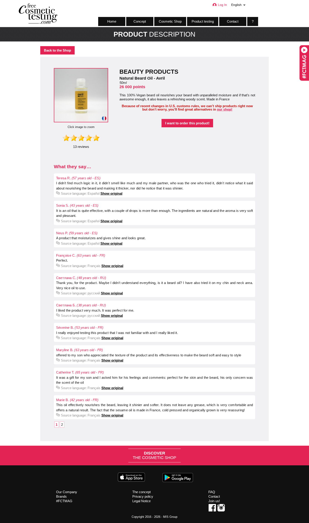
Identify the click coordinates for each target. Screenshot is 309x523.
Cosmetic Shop (170, 21)
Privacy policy (142, 496)
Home (111, 21)
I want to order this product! (187, 123)
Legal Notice (141, 501)
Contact (232, 21)
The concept (141, 492)
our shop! (224, 109)
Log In (222, 5)
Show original (111, 193)
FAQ (211, 492)
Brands (61, 496)
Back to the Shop (57, 50)
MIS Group (170, 516)
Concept (139, 21)
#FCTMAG (64, 501)
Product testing (203, 21)
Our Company (66, 492)
